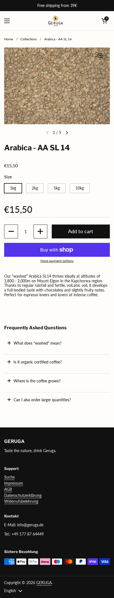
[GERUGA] (56, 20)
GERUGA (44, 582)
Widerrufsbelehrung (21, 501)
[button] (104, 20)
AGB (8, 489)
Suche (9, 477)
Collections (28, 39)
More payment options (57, 261)
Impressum (13, 483)
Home (8, 39)
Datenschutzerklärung (23, 495)
